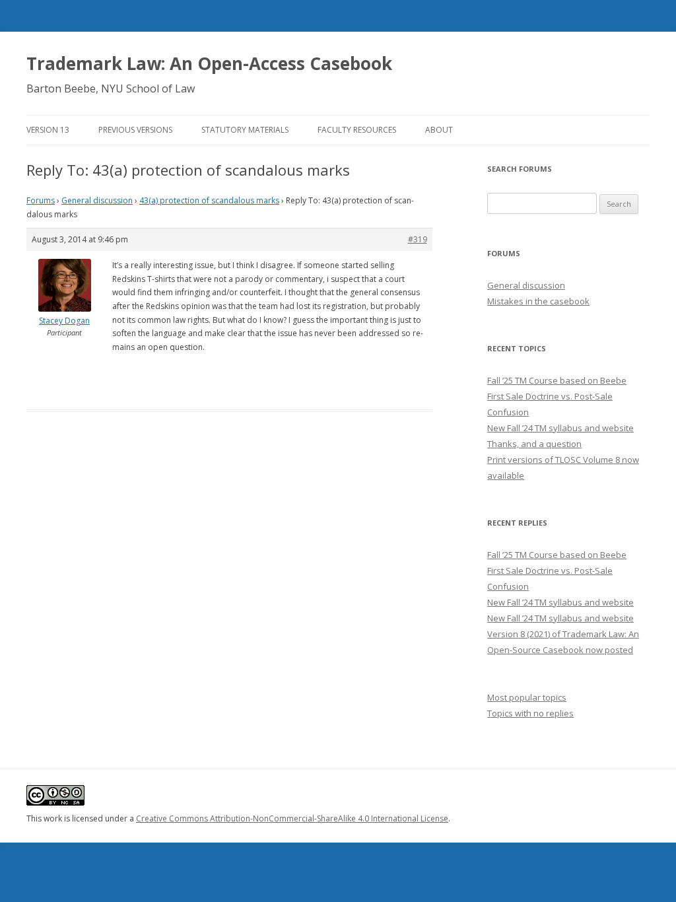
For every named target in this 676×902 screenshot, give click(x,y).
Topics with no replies (530, 713)
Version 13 (47, 129)
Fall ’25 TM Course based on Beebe (556, 380)
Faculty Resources (357, 129)
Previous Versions (135, 129)
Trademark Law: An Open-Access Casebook (209, 63)
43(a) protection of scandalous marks (209, 200)
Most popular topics (526, 697)
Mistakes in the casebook (538, 301)
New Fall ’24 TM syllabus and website (560, 428)
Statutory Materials (244, 129)
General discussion (97, 200)
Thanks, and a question (534, 444)
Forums (40, 200)
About (439, 129)
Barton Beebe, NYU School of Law (110, 88)
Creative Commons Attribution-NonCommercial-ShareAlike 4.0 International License (292, 818)
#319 (417, 239)
